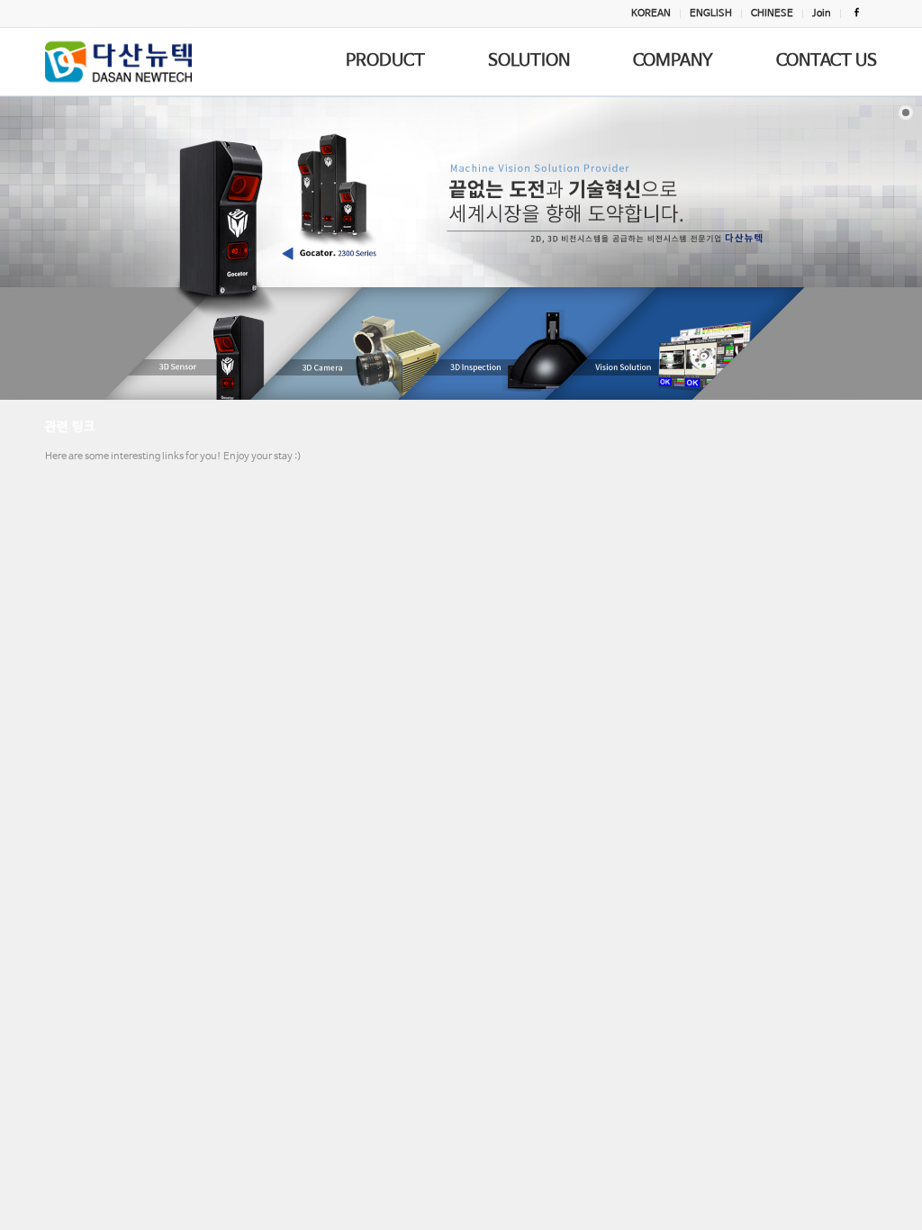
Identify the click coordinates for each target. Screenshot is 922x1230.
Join (821, 13)
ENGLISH (711, 13)
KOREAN (651, 13)
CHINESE (772, 13)
